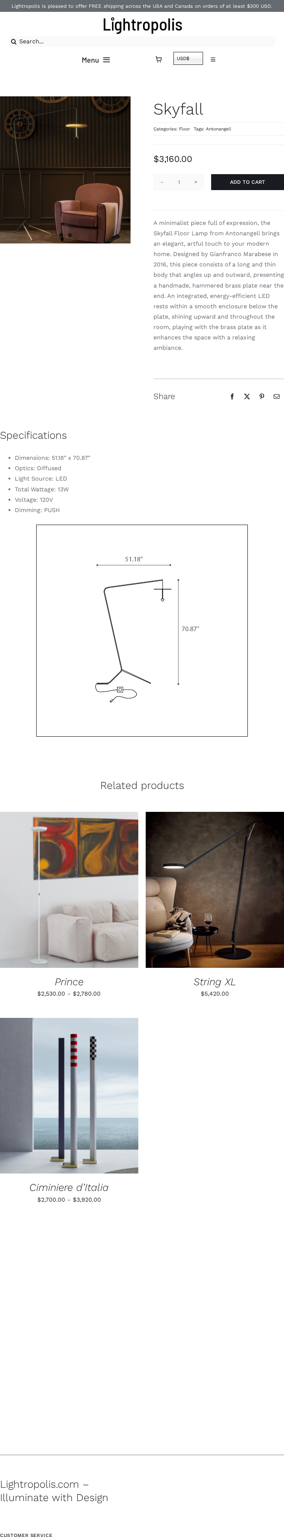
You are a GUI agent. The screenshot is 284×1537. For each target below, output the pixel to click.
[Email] (276, 396)
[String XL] (215, 890)
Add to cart (247, 182)
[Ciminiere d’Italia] (69, 1096)
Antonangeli (218, 129)
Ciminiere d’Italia (69, 1187)
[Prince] (69, 890)
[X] (247, 396)
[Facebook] (232, 396)
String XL (214, 982)
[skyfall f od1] (142, 631)
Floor (184, 129)
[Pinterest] (261, 396)
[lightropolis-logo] (142, 16)
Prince (69, 982)
